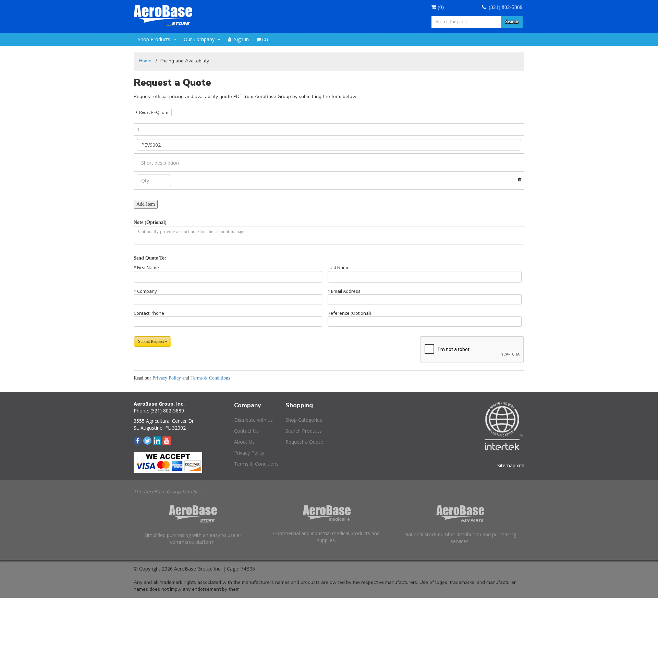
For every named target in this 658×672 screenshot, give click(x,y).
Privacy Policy (167, 378)
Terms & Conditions (210, 378)
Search (511, 21)
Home (145, 61)
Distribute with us (253, 420)
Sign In (240, 39)
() (440, 7)
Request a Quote (304, 442)
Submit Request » (152, 341)
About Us (244, 442)
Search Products (303, 431)
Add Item (145, 204)
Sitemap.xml (510, 465)
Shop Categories (303, 420)
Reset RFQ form (153, 112)
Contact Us (246, 431)
